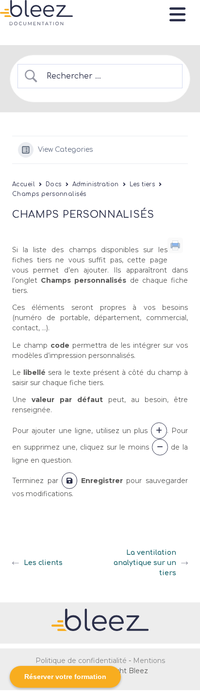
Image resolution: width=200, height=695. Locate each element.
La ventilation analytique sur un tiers (145, 563)
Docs (54, 184)
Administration (95, 184)
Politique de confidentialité (81, 660)
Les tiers (142, 184)
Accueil (23, 184)
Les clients (43, 562)
